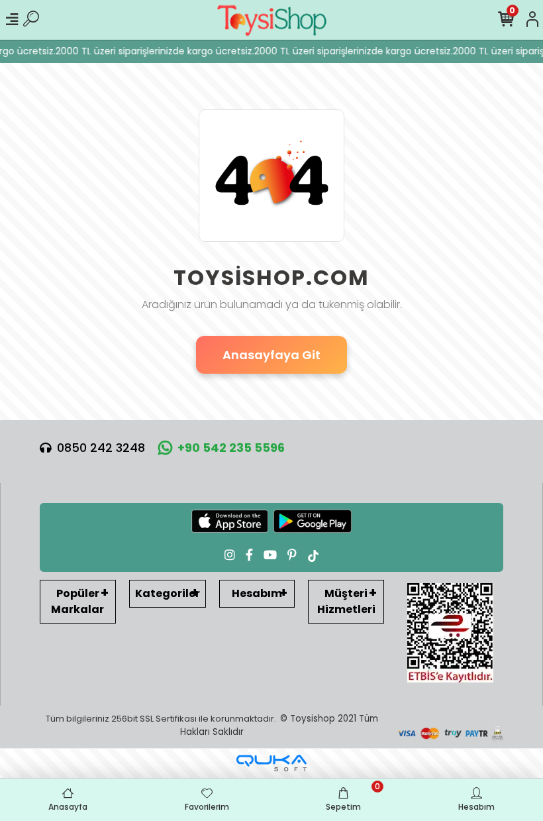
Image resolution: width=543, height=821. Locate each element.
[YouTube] (270, 555)
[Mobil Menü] (12, 19)
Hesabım (257, 593)
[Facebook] (249, 555)
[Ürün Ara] (31, 19)
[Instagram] (229, 555)
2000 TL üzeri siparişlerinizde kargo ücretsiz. (151, 51)
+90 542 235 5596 (231, 447)
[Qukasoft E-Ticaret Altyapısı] (271, 763)
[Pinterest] (292, 555)
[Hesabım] (532, 19)
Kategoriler (167, 593)
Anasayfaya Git (271, 355)
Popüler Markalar (77, 601)
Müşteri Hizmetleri (346, 601)
